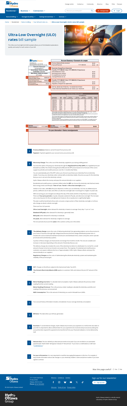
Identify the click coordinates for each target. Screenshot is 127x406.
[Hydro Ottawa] (11, 4)
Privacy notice (71, 387)
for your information (63, 137)
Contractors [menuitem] (38, 11)
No (121, 369)
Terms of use (62, 387)
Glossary (54, 387)
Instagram (59, 382)
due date (59, 126)
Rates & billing (26, 22)
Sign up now (100, 382)
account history (75, 102)
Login (118, 11)
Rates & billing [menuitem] (11, 17)
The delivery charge (75, 82)
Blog (107, 4)
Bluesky (65, 382)
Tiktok (82, 382)
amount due (83, 126)
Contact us (80, 4)
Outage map (104, 11)
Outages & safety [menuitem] (28, 17)
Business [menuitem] (24, 11)
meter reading (39, 80)
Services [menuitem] (61, 17)
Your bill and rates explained (42, 22)
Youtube (71, 382)
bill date (39, 126)
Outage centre (69, 4)
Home (7, 22)
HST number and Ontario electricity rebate (75, 88)
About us (99, 4)
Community (90, 4)
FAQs (113, 4)
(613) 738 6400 (39, 384)
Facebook (53, 382)
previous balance (75, 64)
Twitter (77, 382)
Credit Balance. (38, 346)
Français (119, 4)
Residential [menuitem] (11, 11)
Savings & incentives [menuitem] (46, 17)
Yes (116, 369)
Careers (67, 377)
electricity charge (75, 72)
